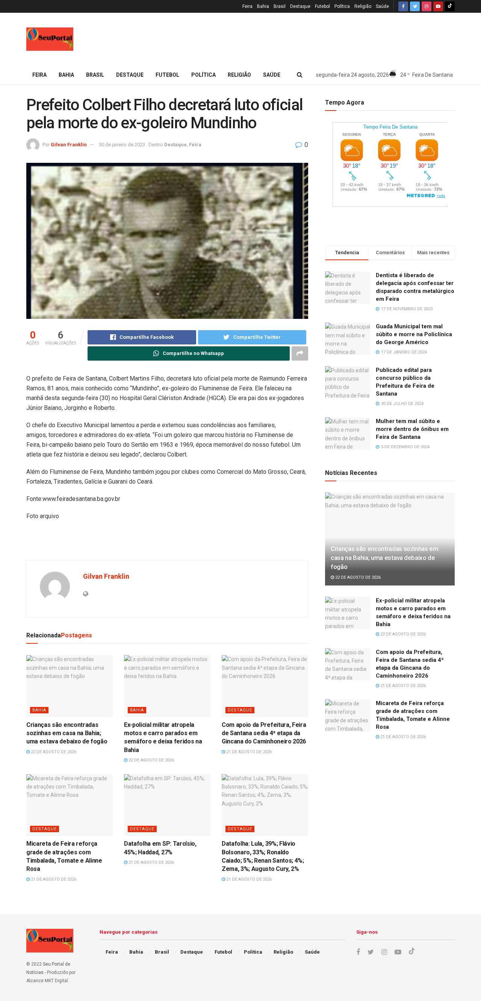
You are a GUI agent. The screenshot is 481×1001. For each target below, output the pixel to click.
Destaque (300, 6)
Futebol (322, 6)
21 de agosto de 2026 (248, 751)
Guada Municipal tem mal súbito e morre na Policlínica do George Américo (414, 334)
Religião (362, 6)
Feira (247, 6)
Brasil (280, 6)
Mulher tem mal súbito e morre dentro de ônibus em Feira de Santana (412, 429)
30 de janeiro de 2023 (122, 144)
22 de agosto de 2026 (53, 751)
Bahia (263, 6)
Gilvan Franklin (69, 144)
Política (342, 6)
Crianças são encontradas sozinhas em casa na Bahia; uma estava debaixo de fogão (66, 733)
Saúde (382, 6)
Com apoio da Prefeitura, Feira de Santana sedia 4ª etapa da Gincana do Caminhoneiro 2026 (264, 733)
